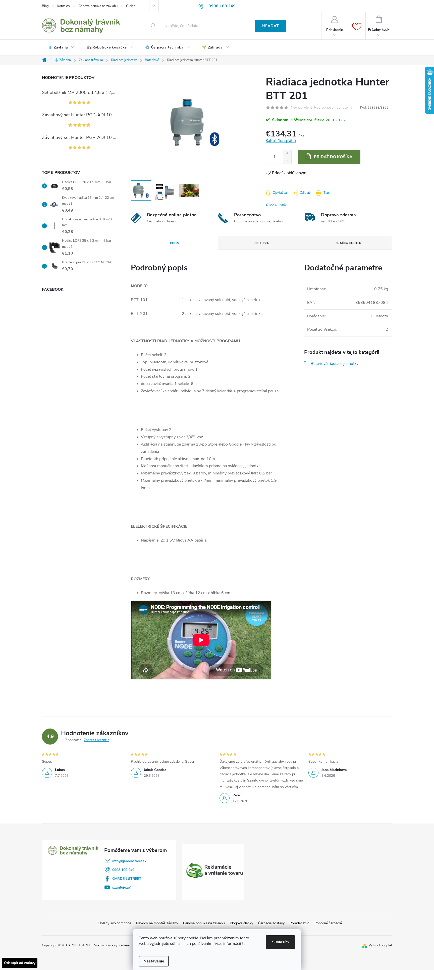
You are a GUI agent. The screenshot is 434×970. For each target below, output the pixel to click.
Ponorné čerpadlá (328, 923)
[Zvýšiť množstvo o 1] (287, 153)
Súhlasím (280, 942)
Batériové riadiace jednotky (334, 363)
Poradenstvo (299, 923)
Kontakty (63, 6)
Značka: (277, 204)
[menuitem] (61, 47)
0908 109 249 (123, 869)
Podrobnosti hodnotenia (333, 108)
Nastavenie (153, 961)
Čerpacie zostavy (271, 923)
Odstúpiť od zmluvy (19, 962)
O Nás (130, 6)
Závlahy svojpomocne (114, 923)
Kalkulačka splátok (281, 140)
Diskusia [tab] (261, 243)
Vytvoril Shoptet (380, 945)
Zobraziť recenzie (96, 740)
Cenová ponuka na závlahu (98, 6)
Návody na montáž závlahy (157, 923)
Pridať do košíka (333, 157)
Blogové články (241, 923)
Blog (45, 6)
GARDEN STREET (126, 878)
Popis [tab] (174, 243)
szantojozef (121, 887)
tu (244, 943)
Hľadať (270, 26)
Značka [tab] (348, 243)
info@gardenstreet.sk (129, 861)
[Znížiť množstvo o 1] (287, 160)
